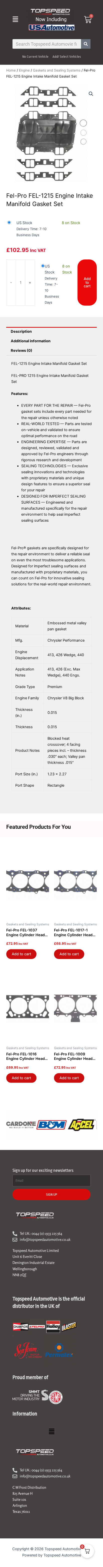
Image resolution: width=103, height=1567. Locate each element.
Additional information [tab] (30, 341)
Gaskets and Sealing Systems (56, 70)
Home (11, 70)
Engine (24, 70)
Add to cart (87, 282)
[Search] (85, 44)
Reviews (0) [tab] (21, 350)
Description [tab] (21, 331)
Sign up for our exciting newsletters (43, 1170)
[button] (15, 19)
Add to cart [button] (21, 954)
